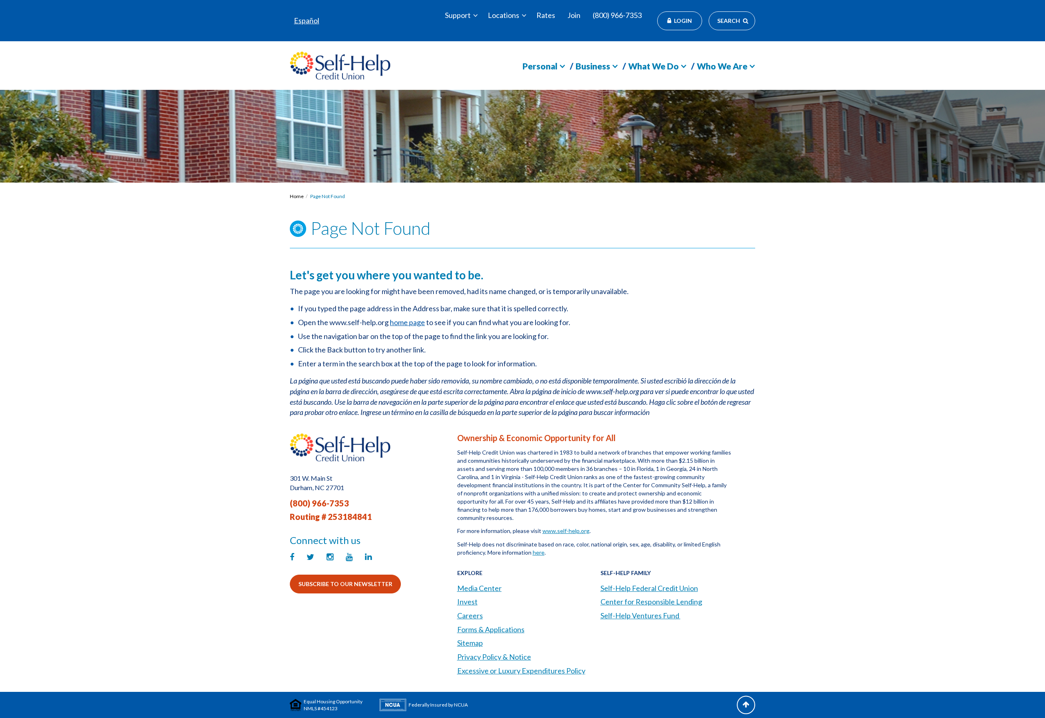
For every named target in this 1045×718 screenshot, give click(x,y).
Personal (540, 66)
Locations (503, 15)
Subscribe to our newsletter (345, 583)
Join (573, 15)
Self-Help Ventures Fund (640, 615)
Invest (467, 601)
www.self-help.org (566, 530)
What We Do (653, 66)
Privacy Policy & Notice (494, 656)
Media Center (479, 588)
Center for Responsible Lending (651, 601)
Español (306, 20)
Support (458, 15)
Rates (545, 15)
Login (683, 20)
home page (407, 322)
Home (297, 196)
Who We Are (722, 66)
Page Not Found (327, 196)
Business (593, 66)
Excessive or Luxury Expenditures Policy (521, 670)
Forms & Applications (491, 629)
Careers (470, 615)
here (539, 552)
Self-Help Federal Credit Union (649, 588)
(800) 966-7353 (617, 15)
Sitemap (470, 642)
